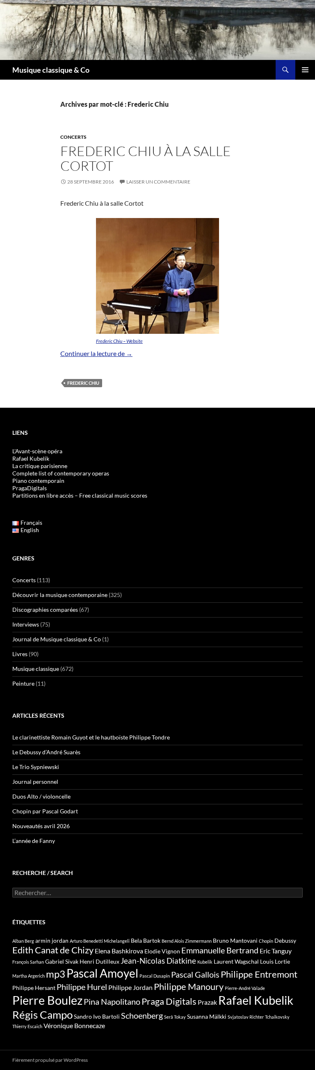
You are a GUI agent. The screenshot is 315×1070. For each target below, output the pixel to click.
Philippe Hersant (33, 987)
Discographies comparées (45, 609)
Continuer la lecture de (96, 353)
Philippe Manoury (189, 986)
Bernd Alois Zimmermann (187, 941)
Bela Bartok (145, 940)
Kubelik (204, 961)
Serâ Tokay (175, 1016)
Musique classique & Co (50, 69)
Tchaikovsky (277, 1016)
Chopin (266, 941)
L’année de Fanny (33, 840)
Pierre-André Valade (245, 988)
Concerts (73, 137)
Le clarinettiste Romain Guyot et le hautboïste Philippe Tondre (91, 737)
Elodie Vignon (162, 951)
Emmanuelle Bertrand (219, 950)
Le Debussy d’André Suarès (46, 752)
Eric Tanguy (276, 951)
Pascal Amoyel (102, 973)
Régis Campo (42, 1014)
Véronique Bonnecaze (74, 1026)
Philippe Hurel (82, 987)
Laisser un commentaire (158, 182)
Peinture (23, 683)
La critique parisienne (39, 465)
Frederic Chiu (83, 383)
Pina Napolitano (112, 1001)
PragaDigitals (29, 487)
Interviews (25, 624)
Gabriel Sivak (61, 961)
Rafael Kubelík (30, 458)
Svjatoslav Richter (246, 1016)
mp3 (55, 974)
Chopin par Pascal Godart (45, 811)
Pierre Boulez (47, 1000)
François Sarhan (28, 961)
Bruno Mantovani (235, 940)
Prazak (207, 1002)
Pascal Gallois (195, 974)
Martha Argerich (28, 975)
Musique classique (35, 668)
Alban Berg (23, 941)
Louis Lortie (275, 961)
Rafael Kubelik (255, 1000)
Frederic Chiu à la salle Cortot (145, 158)
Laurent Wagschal (236, 961)
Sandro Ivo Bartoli (97, 1016)
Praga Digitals (169, 1001)
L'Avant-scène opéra (37, 451)
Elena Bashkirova (119, 951)
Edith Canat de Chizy (53, 949)
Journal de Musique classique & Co (56, 639)
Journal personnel (35, 781)
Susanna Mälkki (206, 1016)
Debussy (285, 940)
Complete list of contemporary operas (60, 473)
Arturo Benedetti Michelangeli (100, 941)
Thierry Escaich (27, 1026)
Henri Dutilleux (99, 961)
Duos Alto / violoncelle (41, 796)
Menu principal (305, 70)
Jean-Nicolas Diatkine (158, 960)
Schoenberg (142, 1015)
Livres (19, 653)
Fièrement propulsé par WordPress (50, 1060)
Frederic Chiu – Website (119, 341)
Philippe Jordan (130, 987)
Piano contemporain (38, 480)
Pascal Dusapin (154, 975)
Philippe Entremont (259, 974)
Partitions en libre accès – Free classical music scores (79, 495)
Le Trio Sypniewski (35, 766)
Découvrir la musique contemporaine (59, 594)
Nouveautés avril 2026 (41, 825)
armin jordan (51, 940)
